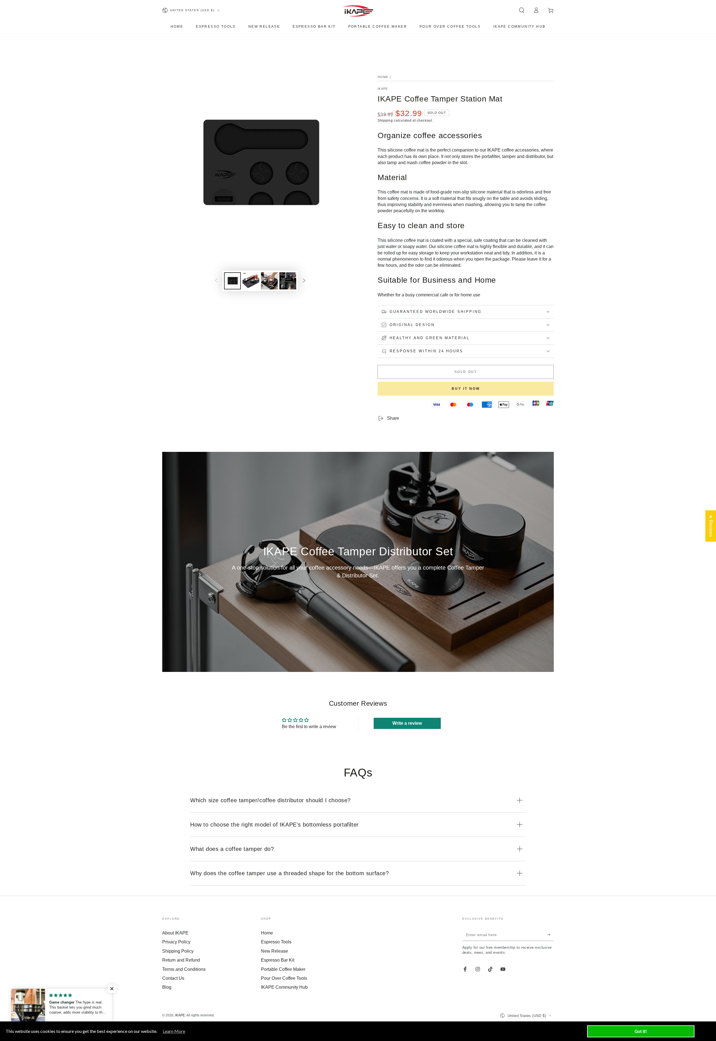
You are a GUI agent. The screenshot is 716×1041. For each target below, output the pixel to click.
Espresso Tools (276, 942)
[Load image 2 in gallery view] (250, 280)
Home (383, 77)
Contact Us (173, 978)
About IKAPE (175, 933)
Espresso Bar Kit (277, 960)
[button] (521, 10)
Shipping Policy (178, 951)
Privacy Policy (176, 942)
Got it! (641, 1031)
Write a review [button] (407, 723)
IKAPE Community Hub (284, 987)
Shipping (385, 120)
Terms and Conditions (184, 969)
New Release (274, 951)
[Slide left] (216, 281)
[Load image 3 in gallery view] (269, 280)
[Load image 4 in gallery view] (287, 280)
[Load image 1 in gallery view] (232, 280)
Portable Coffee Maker (283, 969)
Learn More (174, 1031)
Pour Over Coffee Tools (284, 978)
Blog (166, 987)
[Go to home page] (358, 10)
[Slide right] (304, 281)
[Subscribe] (550, 934)
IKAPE (383, 88)
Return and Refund (181, 960)
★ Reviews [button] (710, 526)
